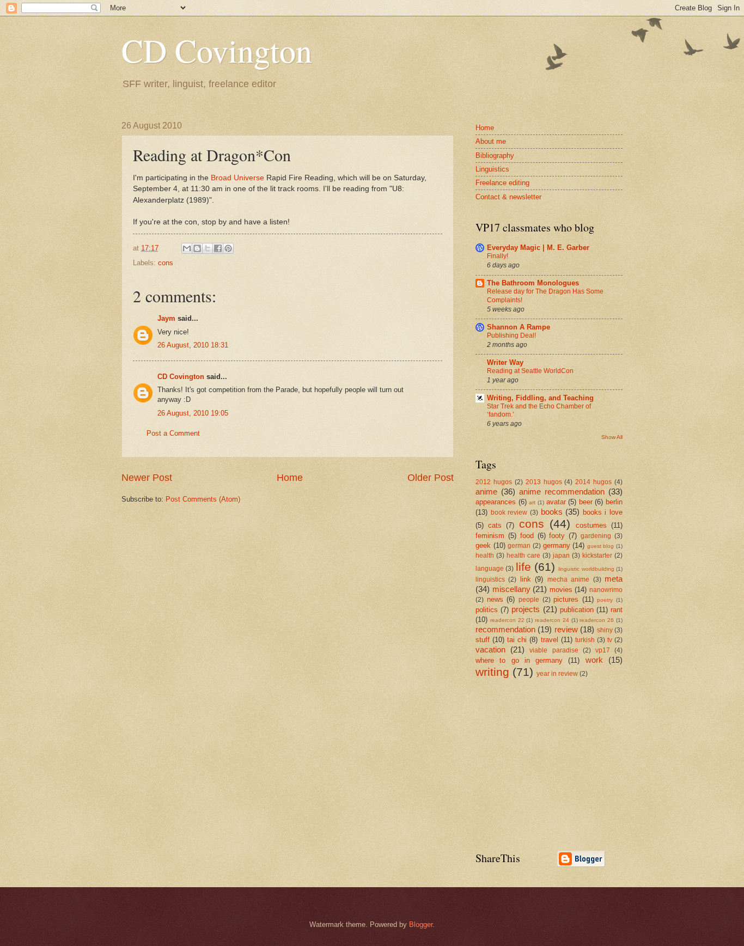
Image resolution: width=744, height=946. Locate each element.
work (594, 659)
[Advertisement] (557, 763)
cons (165, 263)
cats (495, 525)
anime (486, 491)
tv (609, 640)
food (527, 536)
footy (557, 536)
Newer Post (146, 477)
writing (492, 672)
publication (577, 610)
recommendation (505, 629)
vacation (490, 649)
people (529, 599)
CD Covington (216, 50)
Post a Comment (173, 433)
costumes (591, 525)
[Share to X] (207, 248)
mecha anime (568, 579)
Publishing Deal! (511, 335)
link (525, 579)
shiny (605, 630)
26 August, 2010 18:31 (192, 345)
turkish (585, 640)
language (489, 568)
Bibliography (494, 155)
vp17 (602, 650)
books (552, 511)
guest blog (600, 546)
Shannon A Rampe (518, 327)
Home (290, 477)
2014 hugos (593, 482)
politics (486, 610)
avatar (556, 502)
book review (509, 512)
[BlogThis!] (197, 248)
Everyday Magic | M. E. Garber (538, 247)
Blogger (420, 924)
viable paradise (553, 650)
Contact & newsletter (508, 197)
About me (490, 141)
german (519, 545)
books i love (603, 512)
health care (523, 555)
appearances (495, 502)
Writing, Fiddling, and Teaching (540, 398)
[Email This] (186, 248)
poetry (605, 600)
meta (614, 578)
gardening (596, 536)
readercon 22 (507, 620)
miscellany (511, 589)
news (495, 599)
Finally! (497, 256)
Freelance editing (502, 183)
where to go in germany (519, 660)
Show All (612, 437)
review (566, 629)
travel (549, 640)
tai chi (517, 640)
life (523, 566)
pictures (565, 599)
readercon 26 (597, 620)
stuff (482, 640)
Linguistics (492, 169)
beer (586, 502)
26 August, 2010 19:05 (192, 413)
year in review (557, 673)
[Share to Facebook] (217, 248)
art (532, 502)
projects (525, 609)
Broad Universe (237, 178)
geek (483, 545)
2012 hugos (493, 482)
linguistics (490, 579)
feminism (489, 536)
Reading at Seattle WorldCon (530, 371)
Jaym (166, 318)
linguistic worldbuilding (586, 569)
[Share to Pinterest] (228, 248)
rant (617, 610)
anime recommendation (562, 491)
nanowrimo (606, 590)
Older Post (430, 477)
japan (561, 555)
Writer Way (505, 362)
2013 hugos (544, 482)
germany (556, 545)
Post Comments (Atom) (203, 499)
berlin (614, 502)
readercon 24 (552, 620)
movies (561, 589)
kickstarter (597, 555)
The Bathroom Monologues (533, 283)
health (484, 555)
